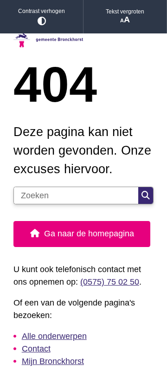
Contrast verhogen (41, 11)
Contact (36, 348)
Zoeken (145, 195)
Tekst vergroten (125, 11)
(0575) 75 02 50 (109, 281)
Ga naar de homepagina (89, 233)
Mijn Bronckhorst (53, 361)
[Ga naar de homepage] (83, 40)
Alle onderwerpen (54, 336)
